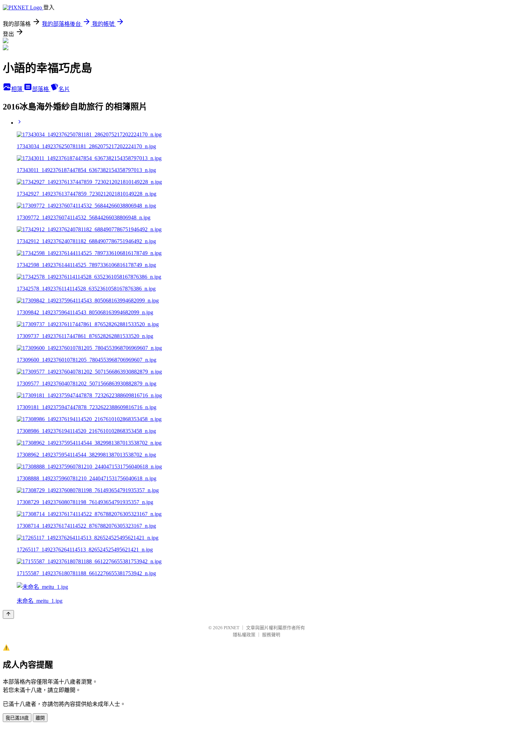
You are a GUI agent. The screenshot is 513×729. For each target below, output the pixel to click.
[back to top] (8, 614)
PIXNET (231, 627)
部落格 (41, 89)
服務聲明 (271, 634)
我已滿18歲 (17, 718)
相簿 (17, 89)
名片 (64, 89)
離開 (40, 718)
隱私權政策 (244, 634)
